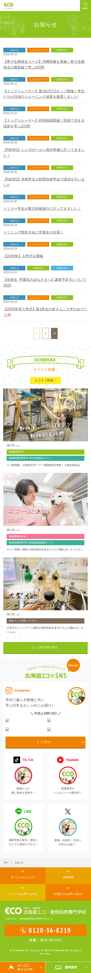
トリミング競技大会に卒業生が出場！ (33, 232)
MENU (85, 8)
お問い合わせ (22, 894)
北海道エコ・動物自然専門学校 (11, 5)
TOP (5, 862)
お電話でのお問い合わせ (68, 894)
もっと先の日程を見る (44, 647)
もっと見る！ (44, 741)
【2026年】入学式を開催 (23, 256)
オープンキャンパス (23, 877)
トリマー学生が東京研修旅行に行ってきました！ (42, 208)
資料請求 (68, 877)
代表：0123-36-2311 (45, 940)
